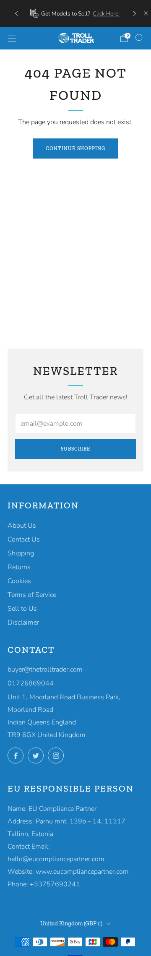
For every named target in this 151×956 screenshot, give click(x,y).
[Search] (139, 38)
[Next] (135, 13)
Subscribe (75, 449)
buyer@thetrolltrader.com (45, 669)
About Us (22, 525)
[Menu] (12, 38)
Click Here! (106, 14)
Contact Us (24, 539)
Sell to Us (22, 608)
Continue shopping (75, 148)
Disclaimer (23, 622)
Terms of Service (32, 594)
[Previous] (16, 13)
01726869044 (31, 683)
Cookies (19, 581)
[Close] (146, 13)
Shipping (21, 553)
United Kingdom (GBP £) (71, 923)
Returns (19, 567)
